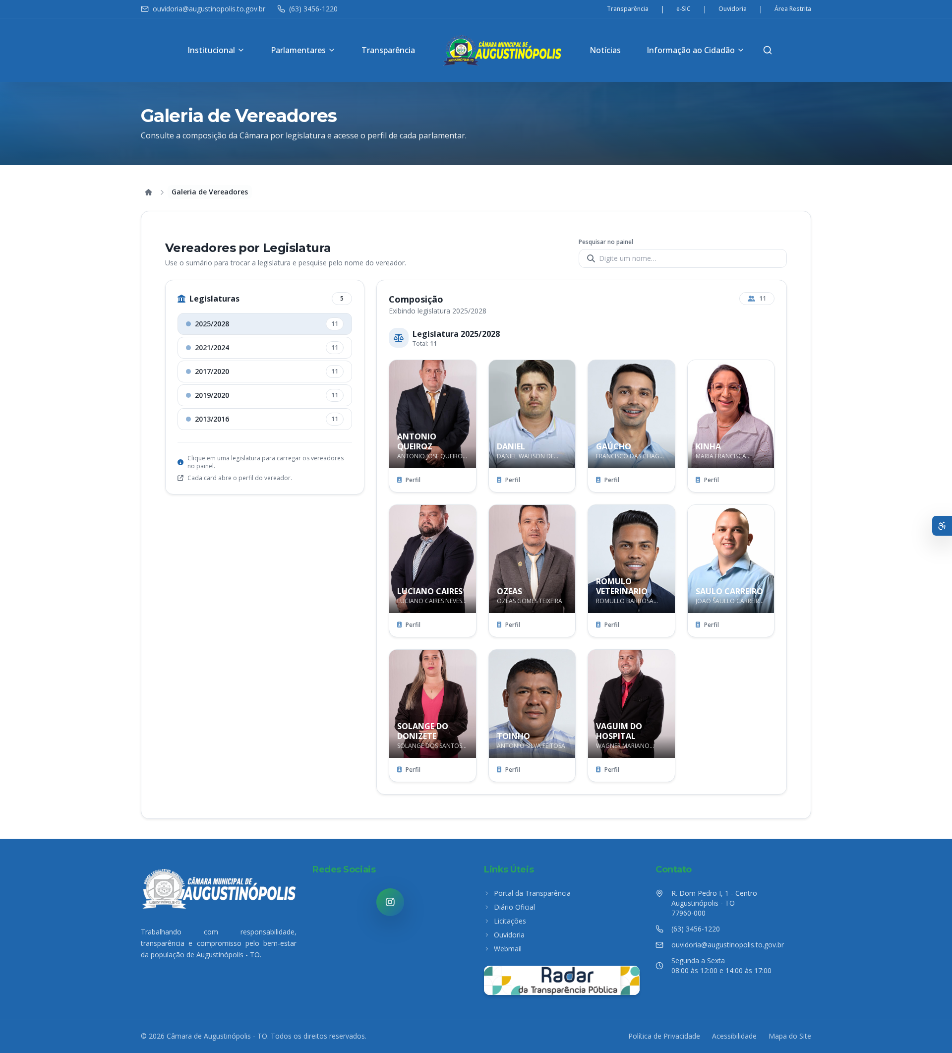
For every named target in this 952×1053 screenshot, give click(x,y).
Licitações (510, 921)
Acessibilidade (734, 1036)
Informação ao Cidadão (691, 50)
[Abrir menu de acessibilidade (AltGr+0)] (942, 526)
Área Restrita (792, 9)
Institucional (211, 50)
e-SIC (683, 9)
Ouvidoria (732, 9)
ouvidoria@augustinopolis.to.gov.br (209, 8)
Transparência (628, 9)
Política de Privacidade (664, 1036)
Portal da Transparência (532, 893)
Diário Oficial (514, 907)
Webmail (508, 948)
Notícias (605, 50)
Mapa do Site (790, 1036)
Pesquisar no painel (606, 242)
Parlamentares (298, 50)
